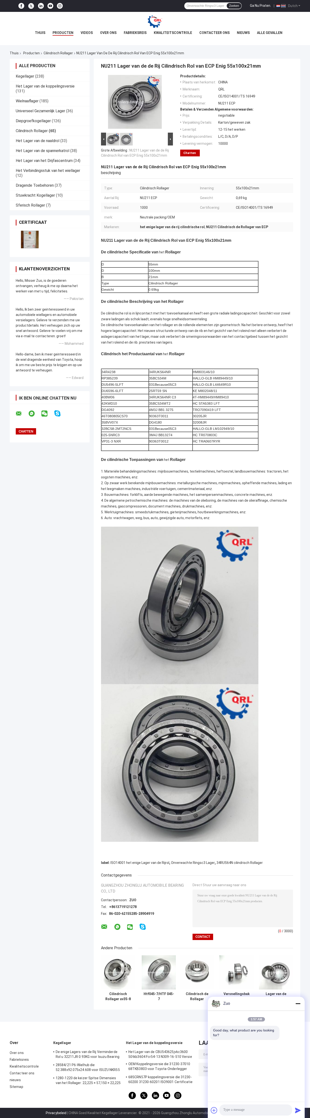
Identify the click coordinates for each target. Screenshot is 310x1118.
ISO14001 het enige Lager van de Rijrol (139, 863)
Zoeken (234, 6)
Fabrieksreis (135, 33)
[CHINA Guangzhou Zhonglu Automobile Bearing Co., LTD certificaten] (30, 239)
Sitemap (16, 1087)
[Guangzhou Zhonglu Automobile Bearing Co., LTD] (155, 21)
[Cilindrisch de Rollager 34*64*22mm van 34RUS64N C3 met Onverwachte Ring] (197, 972)
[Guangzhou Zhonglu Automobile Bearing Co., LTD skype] (60, 413)
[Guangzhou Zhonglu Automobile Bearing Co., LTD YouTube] (50, 6)
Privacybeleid (56, 1113)
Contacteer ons (214, 33)
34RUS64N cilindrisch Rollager (240, 863)
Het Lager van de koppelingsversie (45, 86)
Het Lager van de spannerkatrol (42, 150)
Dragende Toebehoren (35, 185)
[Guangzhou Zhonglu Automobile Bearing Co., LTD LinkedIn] (41, 6)
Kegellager (25, 76)
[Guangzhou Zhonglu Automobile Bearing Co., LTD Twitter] (31, 6)
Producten (63, 33)
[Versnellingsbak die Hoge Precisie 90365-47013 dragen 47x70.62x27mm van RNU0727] (236, 972)
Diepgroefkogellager (33, 121)
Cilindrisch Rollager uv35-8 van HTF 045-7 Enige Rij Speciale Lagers (118, 996)
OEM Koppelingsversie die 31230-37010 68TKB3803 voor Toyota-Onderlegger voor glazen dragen (159, 1067)
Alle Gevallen (269, 33)
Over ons (108, 33)
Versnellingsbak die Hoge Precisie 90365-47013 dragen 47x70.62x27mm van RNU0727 (236, 996)
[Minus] (298, 1003)
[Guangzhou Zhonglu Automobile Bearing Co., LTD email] (22, 413)
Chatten (189, 153)
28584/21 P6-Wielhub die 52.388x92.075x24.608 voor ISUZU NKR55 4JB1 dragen (88, 1068)
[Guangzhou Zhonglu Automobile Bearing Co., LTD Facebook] (21, 6)
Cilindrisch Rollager (58, 53)
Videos (87, 33)
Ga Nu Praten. (260, 6)
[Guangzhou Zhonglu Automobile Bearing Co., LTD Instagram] (59, 6)
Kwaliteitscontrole (173, 33)
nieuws (243, 33)
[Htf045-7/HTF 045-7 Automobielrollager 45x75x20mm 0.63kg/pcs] (159, 972)
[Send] (298, 1110)
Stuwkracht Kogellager (35, 195)
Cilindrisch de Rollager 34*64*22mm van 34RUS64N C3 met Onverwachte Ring (197, 996)
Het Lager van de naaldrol (37, 140)
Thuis (40, 33)
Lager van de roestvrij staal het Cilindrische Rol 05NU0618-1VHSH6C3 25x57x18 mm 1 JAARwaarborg (276, 996)
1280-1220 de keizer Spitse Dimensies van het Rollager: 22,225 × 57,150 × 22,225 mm (88, 1081)
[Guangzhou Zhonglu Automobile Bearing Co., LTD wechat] (47, 413)
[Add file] (214, 1110)
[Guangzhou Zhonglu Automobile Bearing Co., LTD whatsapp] (35, 413)
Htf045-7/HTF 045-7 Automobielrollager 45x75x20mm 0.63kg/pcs (159, 996)
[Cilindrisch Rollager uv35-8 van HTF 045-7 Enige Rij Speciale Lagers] (118, 972)
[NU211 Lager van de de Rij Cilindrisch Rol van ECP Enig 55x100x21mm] (135, 103)
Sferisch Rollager (30, 205)
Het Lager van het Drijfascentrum (44, 160)
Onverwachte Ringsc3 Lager (193, 863)
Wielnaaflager (27, 101)
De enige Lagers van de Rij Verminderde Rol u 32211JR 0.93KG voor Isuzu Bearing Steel (87, 1055)
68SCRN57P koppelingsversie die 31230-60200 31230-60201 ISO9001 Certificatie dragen (160, 1080)
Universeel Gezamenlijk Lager (40, 111)
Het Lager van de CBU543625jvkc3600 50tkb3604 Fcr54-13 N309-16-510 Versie (160, 1054)
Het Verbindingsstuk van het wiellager (48, 170)
